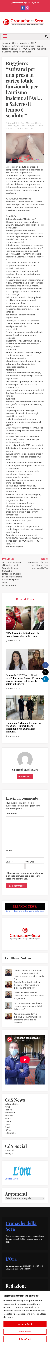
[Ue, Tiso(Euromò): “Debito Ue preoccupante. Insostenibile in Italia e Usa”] (8, 1006)
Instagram (10, 1153)
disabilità (19, 128)
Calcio (8, 1127)
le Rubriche (10, 1133)
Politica (8, 1109)
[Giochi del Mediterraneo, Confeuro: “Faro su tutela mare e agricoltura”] (8, 995)
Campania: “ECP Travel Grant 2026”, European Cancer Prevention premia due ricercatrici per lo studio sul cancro (25, 679)
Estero (8, 1118)
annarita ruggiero (27, 125)
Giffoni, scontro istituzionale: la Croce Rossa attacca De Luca (22, 635)
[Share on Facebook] (45, 665)
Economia (10, 1112)
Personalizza (25, 1331)
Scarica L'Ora (11, 1178)
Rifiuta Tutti (25, 1339)
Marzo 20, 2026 (13, 688)
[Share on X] (45, 672)
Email (9, 861)
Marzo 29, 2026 (13, 640)
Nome (9, 850)
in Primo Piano (12, 1104)
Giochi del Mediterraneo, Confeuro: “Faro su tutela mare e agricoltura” (29, 995)
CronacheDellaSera (16, 123)
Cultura (8, 1121)
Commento (12, 813)
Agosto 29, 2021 (34, 123)
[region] (25, 1318)
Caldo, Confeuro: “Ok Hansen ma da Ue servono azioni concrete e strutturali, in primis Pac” (29, 975)
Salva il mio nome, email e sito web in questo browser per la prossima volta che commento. (24, 876)
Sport (7, 1124)
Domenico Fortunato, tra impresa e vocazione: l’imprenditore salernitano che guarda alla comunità (24, 727)
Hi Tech (8, 1130)
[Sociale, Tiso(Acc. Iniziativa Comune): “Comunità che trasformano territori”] (8, 984)
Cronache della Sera (21, 1226)
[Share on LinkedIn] (45, 679)
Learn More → (25, 776)
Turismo (9, 1115)
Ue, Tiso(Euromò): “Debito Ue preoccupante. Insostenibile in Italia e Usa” (28, 1006)
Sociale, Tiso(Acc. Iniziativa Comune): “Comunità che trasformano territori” (27, 985)
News (10, 125)
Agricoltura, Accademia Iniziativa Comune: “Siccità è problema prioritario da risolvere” (27, 1018)
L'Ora (11, 1259)
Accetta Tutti (25, 1324)
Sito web (29, 861)
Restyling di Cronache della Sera (21, 910)
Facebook (9, 1150)
